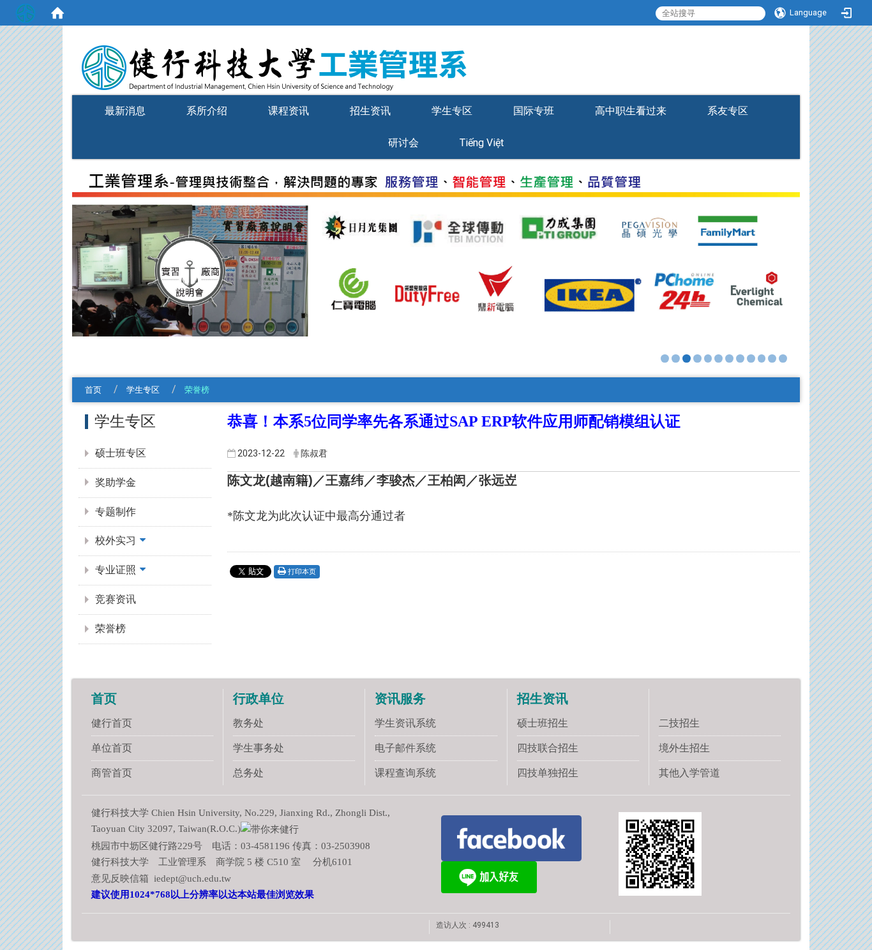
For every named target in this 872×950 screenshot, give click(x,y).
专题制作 (115, 511)
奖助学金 (115, 482)
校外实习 (115, 540)
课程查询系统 (405, 772)
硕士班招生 (542, 723)
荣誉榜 (110, 628)
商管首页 (111, 772)
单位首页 (111, 748)
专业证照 (115, 569)
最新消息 (125, 111)
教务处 (248, 723)
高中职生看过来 (630, 111)
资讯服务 (400, 698)
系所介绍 (206, 111)
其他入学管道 (689, 772)
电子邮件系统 (405, 748)
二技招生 (679, 723)
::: (793, 91)
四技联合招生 (547, 748)
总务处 (248, 772)
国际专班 (533, 111)
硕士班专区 (120, 453)
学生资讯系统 (405, 723)
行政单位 (258, 698)
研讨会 (403, 143)
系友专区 (727, 111)
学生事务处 (258, 748)
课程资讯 (288, 111)
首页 (93, 390)
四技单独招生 (547, 772)
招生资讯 (370, 111)
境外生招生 (684, 748)
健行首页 (111, 723)
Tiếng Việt (482, 143)
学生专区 (452, 111)
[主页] (340, 59)
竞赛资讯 (115, 599)
